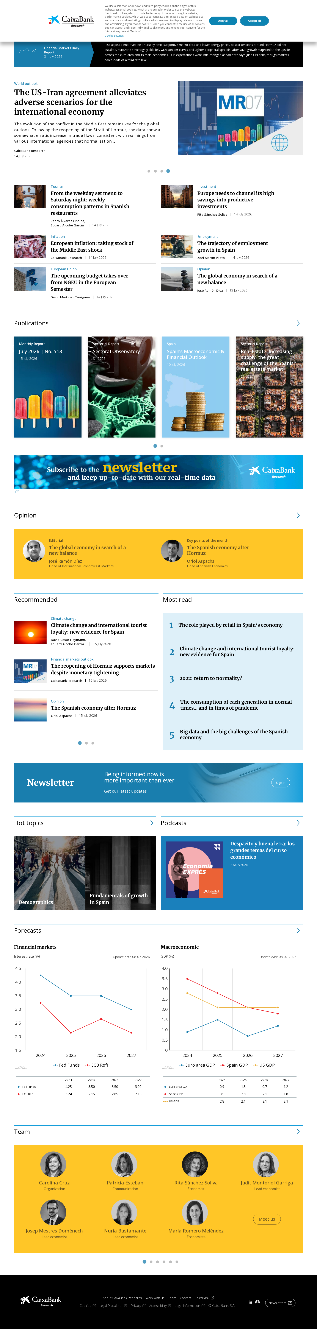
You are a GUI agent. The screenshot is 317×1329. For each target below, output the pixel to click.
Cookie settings (114, 35)
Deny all (223, 20)
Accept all (254, 20)
